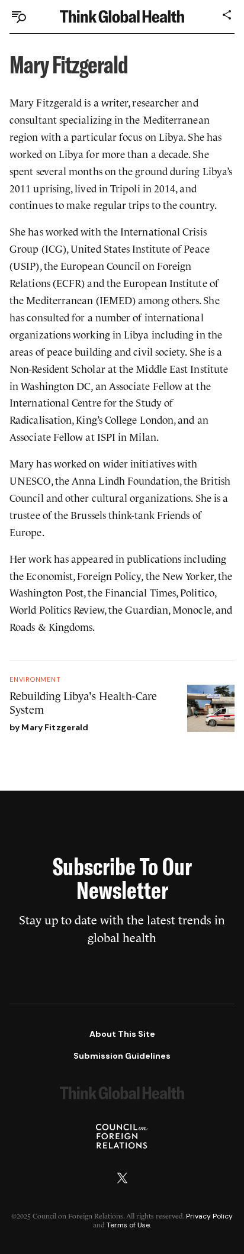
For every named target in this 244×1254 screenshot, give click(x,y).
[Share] (227, 15)
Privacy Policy (209, 1216)
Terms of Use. (129, 1225)
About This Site (122, 1034)
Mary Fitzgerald (54, 727)
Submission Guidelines (122, 1055)
